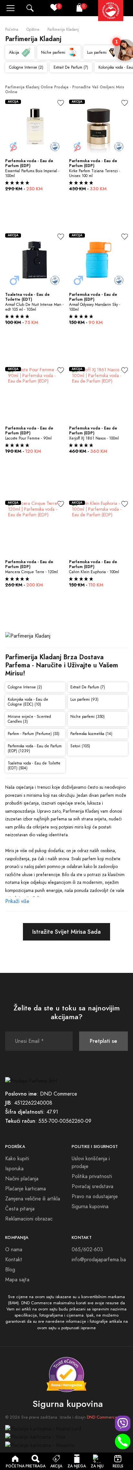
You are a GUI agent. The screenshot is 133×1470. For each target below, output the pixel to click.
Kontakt (13, 1259)
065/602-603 (87, 1249)
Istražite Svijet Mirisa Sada (66, 932)
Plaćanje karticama (25, 1188)
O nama (13, 1249)
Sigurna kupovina (90, 1206)
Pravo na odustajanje (95, 1196)
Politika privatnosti (92, 1176)
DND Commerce (102, 1417)
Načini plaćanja (21, 1178)
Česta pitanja (20, 1208)
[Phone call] (122, 1441)
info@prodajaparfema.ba (99, 1259)
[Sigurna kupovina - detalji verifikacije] (66, 1374)
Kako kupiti (17, 1158)
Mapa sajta (17, 1279)
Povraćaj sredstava (92, 1186)
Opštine (32, 29)
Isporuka (14, 1168)
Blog (10, 1269)
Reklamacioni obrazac (29, 1218)
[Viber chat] (122, 1423)
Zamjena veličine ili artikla (32, 1198)
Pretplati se (103, 1041)
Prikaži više (17, 901)
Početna (11, 29)
